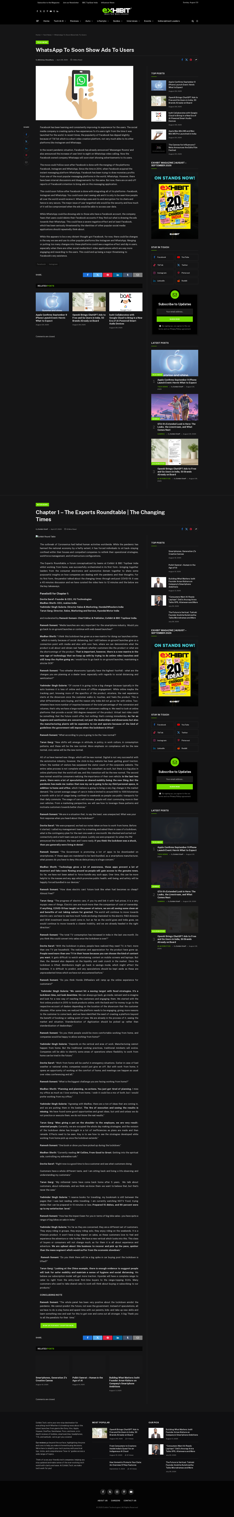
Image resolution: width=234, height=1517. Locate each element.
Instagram (53, 264)
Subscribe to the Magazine (48, 3)
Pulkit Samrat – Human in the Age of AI (87, 1379)
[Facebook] (26, 134)
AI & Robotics (158, 463)
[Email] (26, 162)
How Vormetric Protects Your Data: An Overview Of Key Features (126, 1463)
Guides (116, 21)
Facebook (41, 264)
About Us (103, 1501)
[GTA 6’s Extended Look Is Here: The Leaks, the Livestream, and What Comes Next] (174, 407)
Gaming (155, 419)
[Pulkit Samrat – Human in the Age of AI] (89, 1364)
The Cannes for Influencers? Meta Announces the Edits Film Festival (183, 147)
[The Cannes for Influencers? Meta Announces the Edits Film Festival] (158, 148)
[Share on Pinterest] (191, 60)
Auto (87, 21)
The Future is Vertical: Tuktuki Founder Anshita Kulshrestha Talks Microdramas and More (183, 615)
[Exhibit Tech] (117, 11)
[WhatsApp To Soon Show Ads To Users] (84, 119)
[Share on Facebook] (182, 60)
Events (147, 21)
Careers (115, 1501)
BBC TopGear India (90, 3)
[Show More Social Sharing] (196, 60)
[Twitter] (26, 141)
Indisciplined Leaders (169, 21)
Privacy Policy (175, 329)
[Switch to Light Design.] (197, 21)
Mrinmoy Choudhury (46, 60)
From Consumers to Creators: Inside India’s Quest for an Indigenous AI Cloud (123, 1448)
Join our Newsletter (71, 3)
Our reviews (41, 1443)
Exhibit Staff (178, 387)
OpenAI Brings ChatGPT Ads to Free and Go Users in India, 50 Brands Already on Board (89, 318)
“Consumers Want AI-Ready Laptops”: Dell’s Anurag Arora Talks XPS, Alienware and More (183, 599)
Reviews (74, 21)
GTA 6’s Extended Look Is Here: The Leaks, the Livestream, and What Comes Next (176, 427)
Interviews (132, 21)
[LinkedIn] (26, 148)
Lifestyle (101, 21)
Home (46, 21)
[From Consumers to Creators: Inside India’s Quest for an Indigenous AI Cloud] (99, 1449)
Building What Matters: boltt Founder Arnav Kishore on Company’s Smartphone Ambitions (124, 1382)
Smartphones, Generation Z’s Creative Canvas (51, 1379)
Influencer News (107, 3)
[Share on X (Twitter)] (186, 60)
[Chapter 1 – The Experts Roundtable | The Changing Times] (46, 537)
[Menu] (37, 21)
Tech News (47, 35)
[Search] (192, 21)
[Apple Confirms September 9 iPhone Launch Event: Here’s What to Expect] (52, 302)
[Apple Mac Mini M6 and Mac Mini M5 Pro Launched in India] (158, 134)
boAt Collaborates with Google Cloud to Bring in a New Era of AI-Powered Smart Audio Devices (125, 319)
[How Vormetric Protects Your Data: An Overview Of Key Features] (99, 1466)
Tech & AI (59, 21)
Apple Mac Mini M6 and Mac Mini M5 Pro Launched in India (182, 132)
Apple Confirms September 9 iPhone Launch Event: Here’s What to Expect (51, 318)
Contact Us (130, 1501)
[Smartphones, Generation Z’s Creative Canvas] (52, 1364)
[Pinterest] (26, 155)
